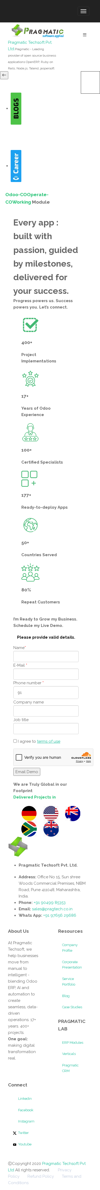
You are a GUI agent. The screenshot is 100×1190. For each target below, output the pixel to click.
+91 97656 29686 (59, 915)
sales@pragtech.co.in (52, 909)
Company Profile (70, 947)
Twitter (23, 1133)
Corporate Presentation (72, 965)
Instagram (25, 1121)
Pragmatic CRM (70, 1068)
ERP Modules (72, 1043)
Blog (66, 996)
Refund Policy (40, 1176)
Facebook (25, 1110)
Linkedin (24, 1099)
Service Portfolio (68, 981)
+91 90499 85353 (49, 902)
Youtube (24, 1144)
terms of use (48, 741)
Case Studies (72, 1007)
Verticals (69, 1054)
